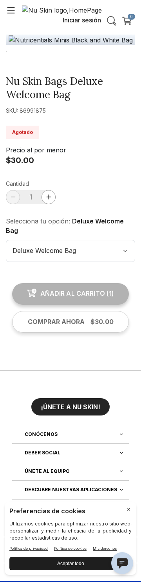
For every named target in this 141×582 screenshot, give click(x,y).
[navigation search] (111, 20)
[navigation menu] (11, 9)
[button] (70, 403)
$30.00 (20, 160)
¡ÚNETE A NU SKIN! (70, 407)
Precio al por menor (36, 150)
